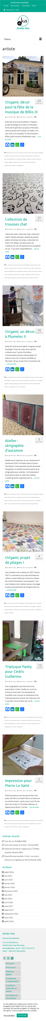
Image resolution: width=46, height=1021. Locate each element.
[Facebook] (4, 958)
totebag (35, 503)
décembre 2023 (11, 891)
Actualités (29, 117)
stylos (27, 277)
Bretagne (40, 152)
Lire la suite (11, 364)
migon (23, 274)
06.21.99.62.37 (28, 948)
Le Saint (39, 823)
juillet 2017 (9, 910)
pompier (26, 383)
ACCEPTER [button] (22, 1015)
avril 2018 (8, 902)
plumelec (21, 383)
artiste (25, 152)
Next (40, 76)
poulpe (15, 162)
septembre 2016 (11, 914)
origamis (29, 159)
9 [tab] (35, 95)
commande (14, 720)
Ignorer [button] (32, 2)
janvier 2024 (9, 887)
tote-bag (30, 503)
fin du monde (11, 823)
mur (37, 380)
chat (36, 265)
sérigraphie (20, 165)
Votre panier (12, 10)
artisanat (20, 152)
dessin (29, 268)
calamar (11, 156)
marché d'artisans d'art (14, 274)
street (18, 386)
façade (23, 156)
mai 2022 (8, 895)
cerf (5, 497)
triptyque (19, 726)
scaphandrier (8, 165)
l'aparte (18, 723)
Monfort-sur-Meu (26, 723)
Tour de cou (9, 841)
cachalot (6, 156)
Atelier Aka (12, 117)
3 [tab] (17, 95)
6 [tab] (26, 95)
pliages (10, 162)
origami (24, 159)
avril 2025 (8, 879)
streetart (23, 386)
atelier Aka (30, 152)
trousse (36, 277)
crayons (15, 268)
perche (34, 159)
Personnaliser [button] (9, 1015)
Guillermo (30, 720)
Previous (5, 76)
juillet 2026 (9, 872)
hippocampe (29, 156)
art (16, 152)
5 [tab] (23, 95)
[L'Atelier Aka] (23, 21)
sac (8, 503)
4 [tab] (20, 95)
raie (19, 162)
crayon (11, 268)
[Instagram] (8, 958)
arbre (7, 494)
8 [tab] (32, 95)
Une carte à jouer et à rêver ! (16, 845)
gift (33, 268)
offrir (32, 274)
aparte (7, 717)
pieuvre (39, 159)
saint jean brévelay (25, 162)
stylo (23, 277)
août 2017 (8, 906)
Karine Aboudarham (10, 159)
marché (25, 271)
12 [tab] (39, 551)
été (20, 156)
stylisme (19, 277)
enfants (41, 377)
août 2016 (8, 917)
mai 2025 (8, 876)
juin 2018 (8, 898)
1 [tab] (11, 95)
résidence (16, 609)
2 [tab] (14, 95)
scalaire (33, 162)
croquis (25, 268)
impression (36, 156)
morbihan (19, 159)
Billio (35, 152)
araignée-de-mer (10, 152)
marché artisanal (32, 271)
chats (38, 265)
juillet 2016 (9, 921)
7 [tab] (29, 95)
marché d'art (17, 500)
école (36, 377)
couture (6, 268)
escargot (18, 497)
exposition (24, 720)
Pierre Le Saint (18, 826)
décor (31, 603)
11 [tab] (36, 551)
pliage (6, 162)
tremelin (14, 726)
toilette (31, 277)
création (16, 156)
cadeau (32, 265)
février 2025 (9, 883)
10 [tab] (36, 212)
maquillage (19, 271)
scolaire (14, 165)
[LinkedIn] (12, 958)
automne (30, 494)
